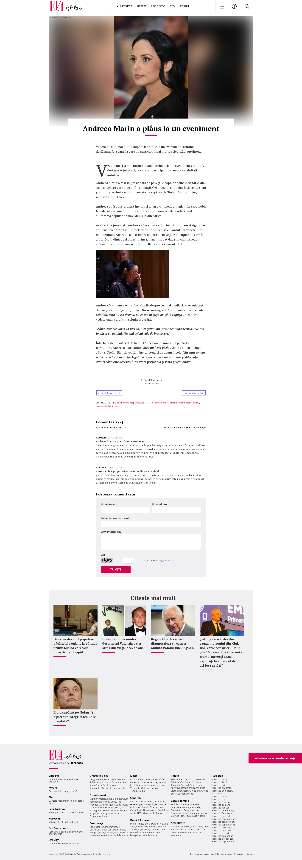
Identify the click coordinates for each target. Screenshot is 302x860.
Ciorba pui (194, 790)
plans (188, 402)
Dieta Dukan (151, 823)
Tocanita (175, 785)
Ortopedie (147, 812)
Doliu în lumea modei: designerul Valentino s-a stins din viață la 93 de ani (122, 643)
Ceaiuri (143, 801)
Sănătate (136, 798)
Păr (91, 826)
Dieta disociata (138, 832)
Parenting (176, 812)
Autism (201, 815)
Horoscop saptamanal (222, 841)
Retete (142, 6)
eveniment (101, 405)
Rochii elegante (138, 785)
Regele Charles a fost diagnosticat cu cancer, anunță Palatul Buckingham (173, 643)
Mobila (185, 807)
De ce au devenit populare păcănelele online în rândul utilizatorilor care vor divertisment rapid (75, 645)
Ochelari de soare (150, 788)
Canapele (195, 807)
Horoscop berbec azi (222, 838)
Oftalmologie (150, 810)
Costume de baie (148, 782)
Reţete (175, 776)
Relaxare (163, 823)
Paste (184, 779)
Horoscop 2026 (219, 779)
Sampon (94, 832)
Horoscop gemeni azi (222, 810)
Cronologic (200, 427)
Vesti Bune (185, 832)
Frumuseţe (96, 823)
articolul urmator (194, 393)
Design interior (191, 810)
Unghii (104, 826)
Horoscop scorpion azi (223, 821)
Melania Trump (119, 810)
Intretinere (142, 826)
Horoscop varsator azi (222, 827)
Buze (101, 832)
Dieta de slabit (158, 829)
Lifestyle (126, 6)
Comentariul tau (111, 531)
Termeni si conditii (225, 854)
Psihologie (159, 801)
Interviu (186, 826)
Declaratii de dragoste (113, 788)
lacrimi (195, 402)
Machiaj (102, 829)
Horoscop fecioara (220, 802)
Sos (204, 779)
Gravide (175, 815)
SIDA (151, 402)
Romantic (105, 779)
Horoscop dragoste (221, 787)
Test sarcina (156, 807)
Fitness (140, 823)
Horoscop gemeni (220, 804)
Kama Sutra (96, 785)
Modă (133, 776)
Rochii (97, 826)
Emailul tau (159, 504)
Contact (249, 854)
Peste (198, 779)
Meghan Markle (98, 798)
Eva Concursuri (58, 828)
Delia (117, 807)
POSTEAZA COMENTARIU (110, 427)
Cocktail (185, 785)
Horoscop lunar (219, 796)
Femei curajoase (188, 815)
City (172, 6)
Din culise (176, 826)
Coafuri (93, 829)
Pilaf (202, 787)
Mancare (175, 779)
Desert (184, 787)
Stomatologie (150, 804)
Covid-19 (196, 832)
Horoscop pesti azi (221, 830)
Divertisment (98, 795)
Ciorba (191, 779)
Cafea (181, 782)
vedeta (144, 402)
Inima (151, 801)
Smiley (103, 807)
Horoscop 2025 (219, 782)
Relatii (93, 782)
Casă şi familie (180, 801)
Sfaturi (53, 797)
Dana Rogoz (122, 804)
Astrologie (216, 793)
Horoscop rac (218, 799)
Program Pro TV (111, 813)
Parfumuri (114, 826)
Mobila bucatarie (180, 804)
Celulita (109, 832)
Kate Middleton (115, 798)
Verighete (135, 788)
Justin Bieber (103, 810)
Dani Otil (94, 807)
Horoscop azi (218, 785)
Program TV (96, 813)
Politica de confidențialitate (202, 854)
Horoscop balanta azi (222, 835)
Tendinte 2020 (137, 790)
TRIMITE (115, 569)
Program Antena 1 (99, 816)
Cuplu (100, 782)
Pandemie (176, 835)
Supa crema (196, 785)
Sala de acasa (150, 835)
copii (119, 402)
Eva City (54, 840)
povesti (158, 402)
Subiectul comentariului (116, 518)
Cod (103, 555)
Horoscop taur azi (220, 816)
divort (126, 402)
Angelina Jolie (107, 804)
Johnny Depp (109, 801)
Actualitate (178, 823)
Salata (174, 782)
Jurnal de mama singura (194, 812)
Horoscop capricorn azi (223, 818)
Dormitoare (177, 810)
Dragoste (94, 779)
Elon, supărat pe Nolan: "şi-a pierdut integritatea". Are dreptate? (74, 716)
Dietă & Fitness (139, 820)
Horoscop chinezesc (221, 790)
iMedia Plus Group (78, 854)
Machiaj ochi (121, 832)
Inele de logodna (156, 785)
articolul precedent (109, 393)
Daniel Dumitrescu (153, 380)
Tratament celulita (99, 835)
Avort (160, 810)
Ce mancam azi (186, 793)
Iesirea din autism (185, 829)
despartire (135, 402)
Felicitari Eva (57, 809)
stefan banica (113, 405)
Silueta (150, 832)
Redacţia (239, 854)
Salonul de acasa (119, 835)
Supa (187, 782)
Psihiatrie (158, 812)
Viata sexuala (118, 779)
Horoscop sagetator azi (223, 824)
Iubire (107, 782)
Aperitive (175, 787)
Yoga (132, 826)
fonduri (181, 402)
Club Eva (54, 776)
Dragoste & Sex (99, 776)
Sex (124, 782)
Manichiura (119, 829)
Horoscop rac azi (220, 807)
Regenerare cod (167, 560)
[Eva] (58, 3)
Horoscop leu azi (220, 833)
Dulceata (196, 782)
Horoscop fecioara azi (222, 813)
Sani (110, 829)
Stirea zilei (196, 826)
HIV (139, 812)
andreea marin (170, 402)
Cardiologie (136, 810)
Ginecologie (136, 804)
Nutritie (145, 829)
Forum (184, 6)
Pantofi (162, 782)
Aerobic (152, 826)
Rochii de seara (146, 779)
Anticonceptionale (139, 807)
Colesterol (163, 804)
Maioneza (194, 787)
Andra (111, 807)
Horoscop (158, 6)
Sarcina (134, 801)
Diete (133, 823)
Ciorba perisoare (179, 790)
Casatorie (117, 782)
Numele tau (108, 504)
